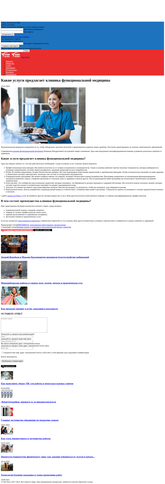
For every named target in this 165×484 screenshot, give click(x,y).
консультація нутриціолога (29, 221)
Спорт (8, 66)
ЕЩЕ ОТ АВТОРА (43, 230)
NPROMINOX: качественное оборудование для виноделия (41, 225)
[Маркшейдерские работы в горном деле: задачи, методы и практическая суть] (14, 278)
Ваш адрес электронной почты (36, 43)
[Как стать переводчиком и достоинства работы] (7, 434)
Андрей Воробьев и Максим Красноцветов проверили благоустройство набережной (45, 257)
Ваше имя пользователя (33, 29)
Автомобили (11, 74)
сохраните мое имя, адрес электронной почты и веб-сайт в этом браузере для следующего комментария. (46, 353)
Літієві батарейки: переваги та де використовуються (28, 402)
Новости (9, 61)
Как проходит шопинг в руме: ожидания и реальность (29, 308)
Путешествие (11, 70)
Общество (10, 63)
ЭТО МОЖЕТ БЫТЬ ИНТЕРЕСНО (17, 230)
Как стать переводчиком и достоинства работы (26, 438)
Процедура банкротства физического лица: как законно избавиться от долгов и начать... (48, 456)
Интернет (10, 72)
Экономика (10, 68)
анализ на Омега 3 (14, 196)
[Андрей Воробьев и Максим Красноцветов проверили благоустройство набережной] (14, 253)
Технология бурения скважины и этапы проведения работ (31, 475)
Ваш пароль (28, 32)
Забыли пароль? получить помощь (15, 37)
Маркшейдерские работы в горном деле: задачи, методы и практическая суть (42, 283)
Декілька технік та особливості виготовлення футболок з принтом (43, 227)
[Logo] (6, 57)
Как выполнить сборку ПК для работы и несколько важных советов (37, 383)
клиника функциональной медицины (27, 151)
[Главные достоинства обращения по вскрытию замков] (7, 415)
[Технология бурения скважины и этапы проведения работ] (7, 470)
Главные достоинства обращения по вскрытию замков (29, 420)
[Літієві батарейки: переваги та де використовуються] (7, 397)
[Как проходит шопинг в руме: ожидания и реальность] (14, 304)
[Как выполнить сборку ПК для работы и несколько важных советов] (7, 379)
